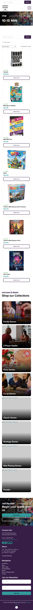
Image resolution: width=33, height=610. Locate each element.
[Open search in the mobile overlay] (16, 2)
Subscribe (16, 593)
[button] (29, 8)
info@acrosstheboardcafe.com (9, 539)
